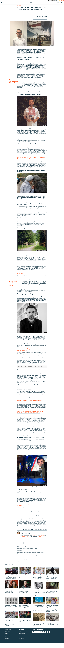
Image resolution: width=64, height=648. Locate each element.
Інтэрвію (19, 5)
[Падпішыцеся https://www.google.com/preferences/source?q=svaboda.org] (33, 632)
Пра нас (20, 631)
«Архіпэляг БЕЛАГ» (35, 535)
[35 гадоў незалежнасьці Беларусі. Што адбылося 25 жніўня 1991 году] (11, 600)
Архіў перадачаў (7, 636)
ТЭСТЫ (58, 2)
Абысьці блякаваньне (22, 633)
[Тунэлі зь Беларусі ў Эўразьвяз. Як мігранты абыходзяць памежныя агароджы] (52, 585)
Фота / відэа (7, 638)
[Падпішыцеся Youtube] (39, 632)
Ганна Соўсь (19, 12)
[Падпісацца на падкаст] (41, 632)
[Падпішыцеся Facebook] (35, 632)
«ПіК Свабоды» (39, 536)
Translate (62, 0)
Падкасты (6, 633)
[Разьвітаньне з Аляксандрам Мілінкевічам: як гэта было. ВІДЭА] (25, 614)
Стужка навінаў (7, 631)
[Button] (39, 16)
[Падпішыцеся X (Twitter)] (37, 632)
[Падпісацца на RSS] (49, 632)
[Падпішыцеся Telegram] (47, 632)
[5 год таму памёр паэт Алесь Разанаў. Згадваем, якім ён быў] (25, 570)
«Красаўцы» (42, 535)
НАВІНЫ (61, 2)
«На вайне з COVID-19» (24, 536)
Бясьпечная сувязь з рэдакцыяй (23, 636)
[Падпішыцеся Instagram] (45, 632)
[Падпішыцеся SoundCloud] (43, 632)
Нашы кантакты (21, 638)
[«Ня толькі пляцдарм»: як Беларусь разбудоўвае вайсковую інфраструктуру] (52, 617)
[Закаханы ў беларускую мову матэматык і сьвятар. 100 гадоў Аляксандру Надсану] (39, 617)
